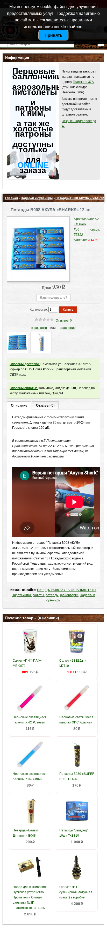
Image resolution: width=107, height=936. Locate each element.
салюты (38, 595)
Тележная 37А (83, 82)
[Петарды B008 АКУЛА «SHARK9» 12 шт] (38, 276)
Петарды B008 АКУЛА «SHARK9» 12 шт (66, 590)
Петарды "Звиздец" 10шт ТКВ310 (73, 833)
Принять (53, 35)
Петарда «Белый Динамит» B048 (25, 833)
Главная (11, 198)
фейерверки (69, 595)
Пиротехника (21, 595)
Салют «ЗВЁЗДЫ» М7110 (72, 663)
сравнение (68, 328)
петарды (52, 595)
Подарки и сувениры (37, 198)
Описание (19, 405)
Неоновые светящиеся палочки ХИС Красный (76, 719)
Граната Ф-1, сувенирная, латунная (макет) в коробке (75, 892)
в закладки (39, 328)
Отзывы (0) (45, 405)
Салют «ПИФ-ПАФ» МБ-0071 (27, 663)
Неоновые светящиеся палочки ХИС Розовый (30, 719)
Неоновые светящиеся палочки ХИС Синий (30, 776)
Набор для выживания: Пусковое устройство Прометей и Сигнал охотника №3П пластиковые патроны (30, 897)
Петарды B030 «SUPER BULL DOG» (77, 776)
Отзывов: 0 (64, 320)
